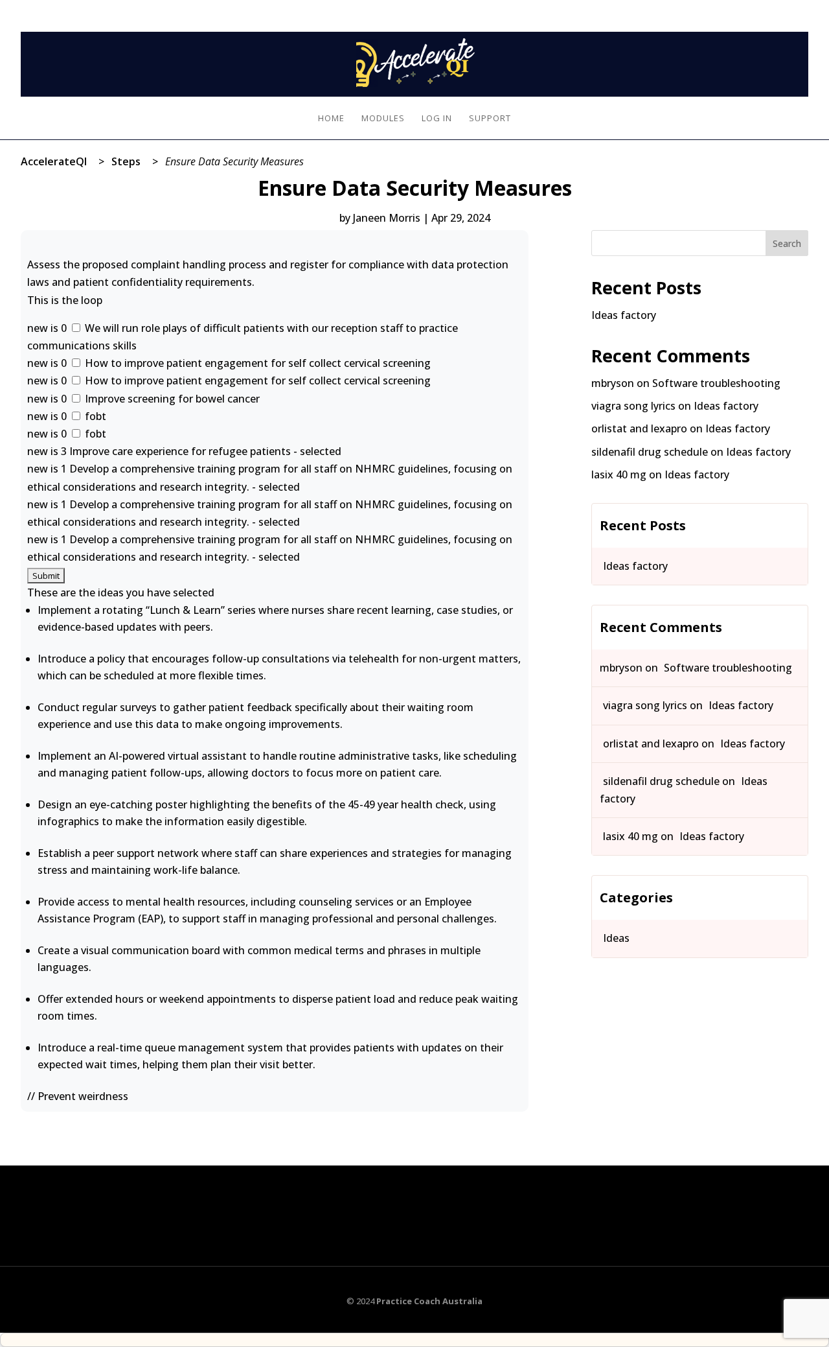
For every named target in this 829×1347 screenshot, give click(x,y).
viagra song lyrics (633, 406)
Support (490, 118)
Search (787, 243)
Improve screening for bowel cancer (171, 399)
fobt (94, 416)
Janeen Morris (386, 218)
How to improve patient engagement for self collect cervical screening (256, 363)
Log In (795, 7)
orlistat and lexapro (639, 428)
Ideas (616, 938)
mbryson (612, 383)
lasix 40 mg (618, 474)
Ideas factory (623, 315)
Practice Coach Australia (429, 1301)
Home (331, 118)
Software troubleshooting (716, 383)
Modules (383, 118)
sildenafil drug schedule (649, 452)
